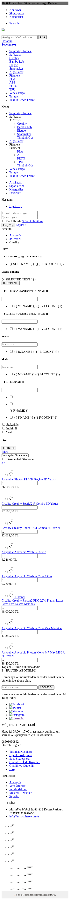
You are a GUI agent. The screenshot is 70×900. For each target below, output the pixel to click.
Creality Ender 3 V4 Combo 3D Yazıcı (36, 527)
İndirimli (11, 428)
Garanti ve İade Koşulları (24, 762)
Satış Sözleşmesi (19, 758)
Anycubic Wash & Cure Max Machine (38, 628)
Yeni (9, 432)
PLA (12, 79)
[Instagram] (16, 714)
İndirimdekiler (18, 789)
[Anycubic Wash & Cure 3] (8, 548)
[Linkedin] (16, 718)
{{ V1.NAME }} (38, 306)
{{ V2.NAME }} (38, 328)
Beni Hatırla (14, 221)
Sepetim (14, 796)
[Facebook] (16, 704)
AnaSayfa (15, 9)
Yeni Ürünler (17, 785)
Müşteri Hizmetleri (20, 792)
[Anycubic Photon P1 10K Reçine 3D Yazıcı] (8, 476)
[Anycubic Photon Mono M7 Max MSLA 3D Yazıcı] (8, 649)
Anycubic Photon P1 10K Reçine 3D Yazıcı (29, 479)
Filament (14, 75)
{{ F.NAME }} (35, 417)
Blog (12, 769)
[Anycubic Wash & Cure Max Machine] (8, 624)
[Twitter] (15, 707)
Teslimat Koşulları (20, 751)
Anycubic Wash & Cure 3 (30, 552)
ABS (12, 82)
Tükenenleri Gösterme (20, 459)
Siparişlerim (16, 13)
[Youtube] (16, 711)
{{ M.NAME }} (37, 374)
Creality (14, 58)
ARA (42, 37)
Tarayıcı (14, 96)
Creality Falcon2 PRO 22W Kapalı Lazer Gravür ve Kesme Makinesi (32, 602)
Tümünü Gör (25, 137)
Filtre (5, 451)
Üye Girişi (15, 206)
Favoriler (14, 23)
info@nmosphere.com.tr (24, 816)
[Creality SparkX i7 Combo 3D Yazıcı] (8, 500)
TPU (12, 89)
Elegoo (13, 65)
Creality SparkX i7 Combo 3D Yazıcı (35, 503)
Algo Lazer (16, 72)
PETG (13, 86)
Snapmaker (16, 68)
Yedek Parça (17, 93)
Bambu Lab (16, 61)
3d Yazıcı (15, 54)
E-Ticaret (25, 894)
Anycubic (8, 552)
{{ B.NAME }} (36, 351)
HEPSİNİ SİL (10, 283)
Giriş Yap (8, 225)
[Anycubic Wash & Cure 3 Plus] (8, 572)
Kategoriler (16, 16)
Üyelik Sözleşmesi (20, 755)
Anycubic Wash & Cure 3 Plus (33, 576)
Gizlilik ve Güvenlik (21, 765)
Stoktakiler (12, 424)
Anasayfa (15, 235)
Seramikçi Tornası (20, 51)
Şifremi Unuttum (32, 221)
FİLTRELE (9, 448)
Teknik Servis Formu (22, 100)
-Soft (17, 894)
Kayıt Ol (21, 225)
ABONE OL (46, 687)
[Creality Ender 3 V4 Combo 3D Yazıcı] (8, 524)
